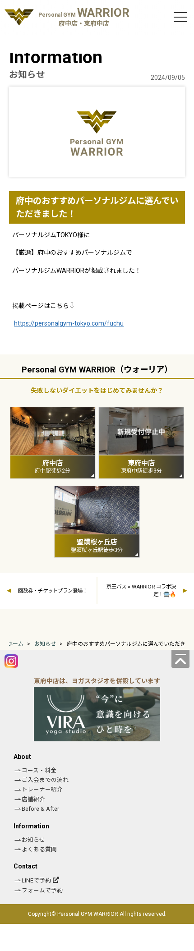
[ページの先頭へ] (180, 659)
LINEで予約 (36, 880)
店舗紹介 (33, 799)
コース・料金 (39, 770)
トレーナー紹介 (42, 789)
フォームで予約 (42, 890)
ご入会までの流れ (45, 779)
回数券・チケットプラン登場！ (53, 591)
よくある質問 (39, 849)
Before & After (40, 808)
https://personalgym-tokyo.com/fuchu (69, 323)
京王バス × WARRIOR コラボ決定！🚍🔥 (141, 590)
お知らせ (33, 839)
